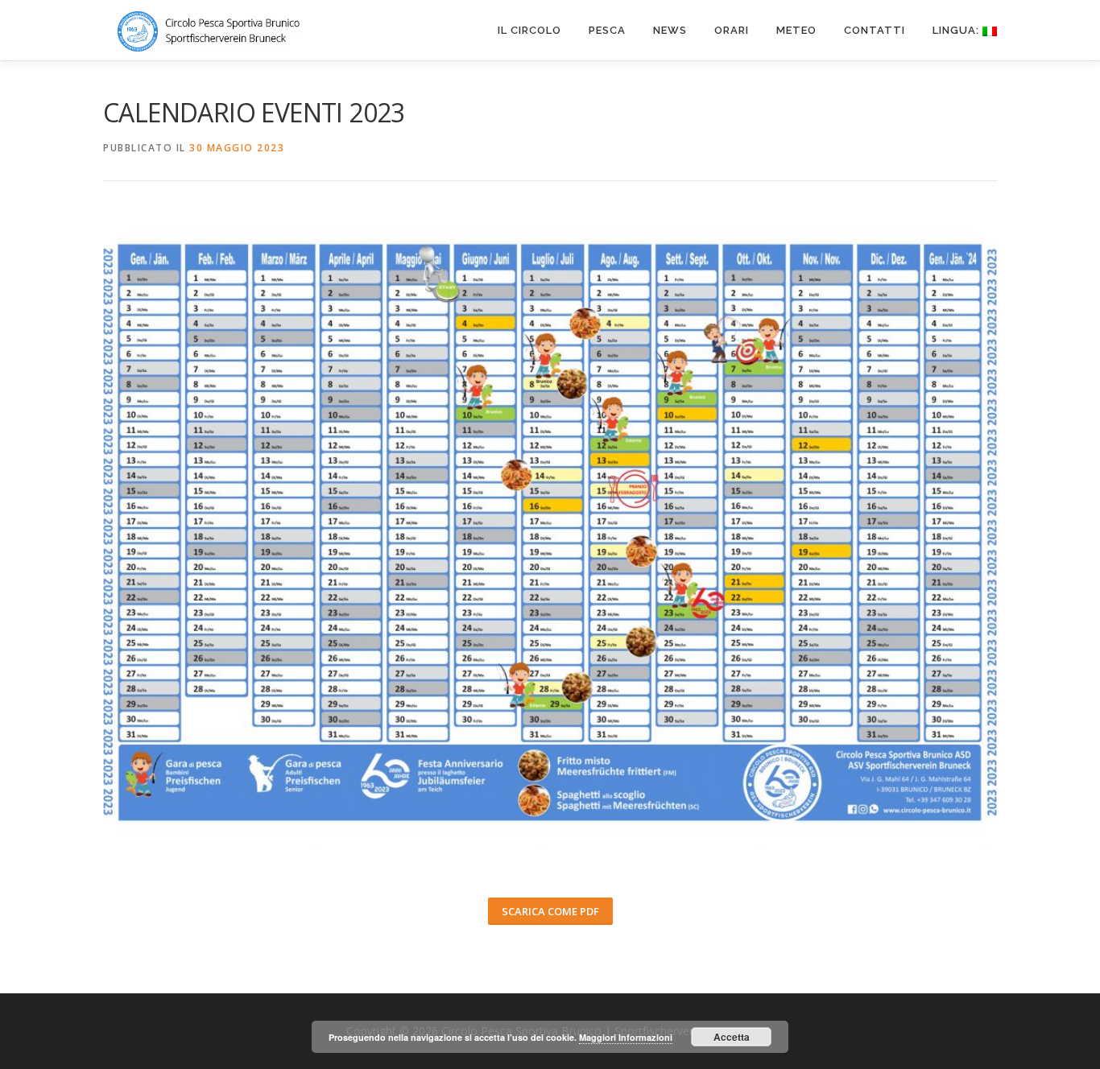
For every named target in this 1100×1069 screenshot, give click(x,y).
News (670, 30)
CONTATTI (874, 30)
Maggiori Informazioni (625, 1037)
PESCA (607, 30)
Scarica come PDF (550, 911)
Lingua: (957, 30)
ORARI (731, 30)
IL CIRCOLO (529, 30)
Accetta (731, 1037)
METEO (796, 30)
